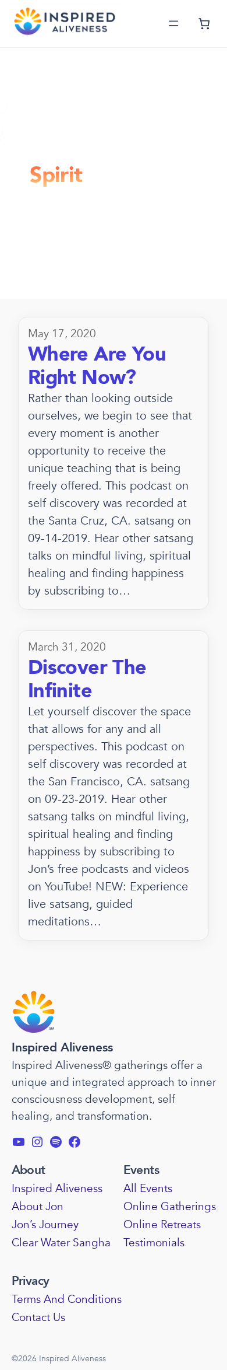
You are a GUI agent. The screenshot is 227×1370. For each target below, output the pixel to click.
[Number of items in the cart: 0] (204, 23)
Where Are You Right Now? (97, 366)
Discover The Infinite (87, 680)
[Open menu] (173, 23)
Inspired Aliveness (62, 1047)
